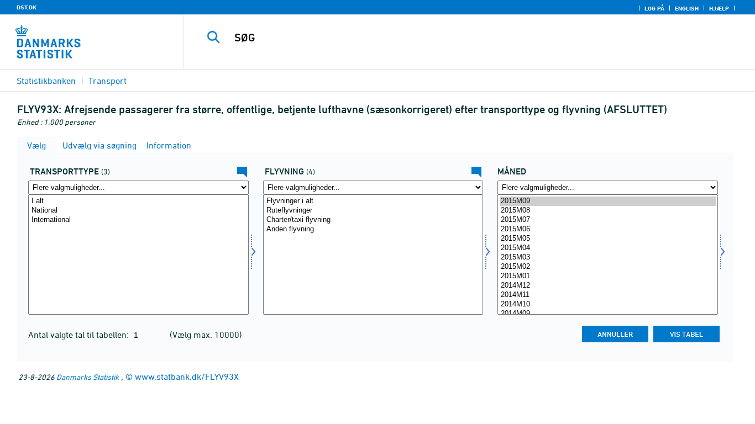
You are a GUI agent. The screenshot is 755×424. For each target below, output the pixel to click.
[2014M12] (608, 285)
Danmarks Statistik (87, 376)
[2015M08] (608, 210)
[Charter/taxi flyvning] (373, 220)
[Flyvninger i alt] (373, 201)
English (687, 8)
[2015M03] (608, 257)
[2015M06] (608, 229)
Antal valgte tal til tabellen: (79, 335)
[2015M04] (608, 248)
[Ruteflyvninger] (373, 210)
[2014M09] (608, 314)
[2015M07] (608, 220)
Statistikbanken (46, 81)
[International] (138, 220)
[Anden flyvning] (373, 229)
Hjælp (719, 8)
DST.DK (26, 7)
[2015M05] (608, 238)
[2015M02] (608, 267)
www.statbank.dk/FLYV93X (187, 376)
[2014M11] (608, 295)
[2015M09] (608, 201)
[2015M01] (608, 276)
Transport (107, 81)
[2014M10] (608, 304)
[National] (138, 210)
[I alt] (138, 201)
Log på (654, 8)
